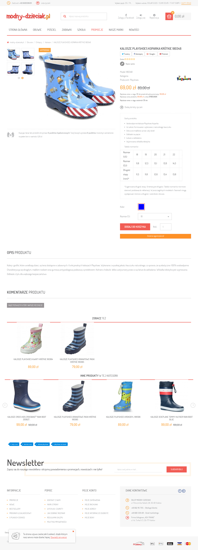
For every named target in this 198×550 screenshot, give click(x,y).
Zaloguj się (140, 17)
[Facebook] (179, 491)
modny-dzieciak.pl (16, 42)
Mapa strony (52, 504)
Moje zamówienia (92, 500)
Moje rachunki (91, 504)
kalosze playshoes (43, 444)
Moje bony (89, 517)
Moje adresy (90, 508)
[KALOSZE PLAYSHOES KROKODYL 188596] (123, 396)
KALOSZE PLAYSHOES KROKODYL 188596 (123, 417)
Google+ (152, 54)
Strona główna (18, 29)
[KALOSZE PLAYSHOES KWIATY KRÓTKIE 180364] (33, 339)
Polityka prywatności (57, 521)
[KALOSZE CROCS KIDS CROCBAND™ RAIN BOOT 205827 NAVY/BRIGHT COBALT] (27, 396)
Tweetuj (127, 54)
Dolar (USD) (152, 3)
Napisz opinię (130, 63)
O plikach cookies (17, 517)
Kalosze (48, 42)
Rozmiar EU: (125, 216)
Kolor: (122, 206)
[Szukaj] (64, 16)
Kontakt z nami (53, 500)
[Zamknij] (73, 531)
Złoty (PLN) (186, 3)
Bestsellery (14, 508)
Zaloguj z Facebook (126, 16)
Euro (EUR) (164, 3)
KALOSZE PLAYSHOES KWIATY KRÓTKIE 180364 (33, 359)
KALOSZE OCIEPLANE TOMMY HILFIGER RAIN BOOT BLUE (172, 418)
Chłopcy (39, 42)
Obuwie (37, 29)
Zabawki (67, 29)
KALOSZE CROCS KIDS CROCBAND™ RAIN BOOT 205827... (27, 418)
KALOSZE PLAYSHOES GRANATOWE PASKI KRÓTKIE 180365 (77, 360)
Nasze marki (116, 29)
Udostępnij (138, 54)
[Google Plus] (183, 491)
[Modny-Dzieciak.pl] (28, 16)
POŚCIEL (51, 29)
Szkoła (81, 29)
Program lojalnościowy (20, 513)
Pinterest (164, 54)
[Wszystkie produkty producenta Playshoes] (184, 78)
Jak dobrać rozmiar (56, 513)
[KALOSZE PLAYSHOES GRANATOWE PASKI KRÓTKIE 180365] (77, 339)
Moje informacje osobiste (96, 513)
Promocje (97, 29)
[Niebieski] (141, 207)
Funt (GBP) (175, 3)
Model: (123, 71)
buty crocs (15, 444)
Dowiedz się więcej (59, 537)
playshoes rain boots (60, 444)
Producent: (125, 79)
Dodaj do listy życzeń (133, 107)
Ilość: (155, 226)
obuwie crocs (28, 444)
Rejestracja (154, 17)
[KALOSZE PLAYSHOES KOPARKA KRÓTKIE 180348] (13, 54)
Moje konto (89, 490)
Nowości (134, 29)
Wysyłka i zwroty (55, 508)
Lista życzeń (45, 3)
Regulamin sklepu (55, 517)
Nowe (11, 504)
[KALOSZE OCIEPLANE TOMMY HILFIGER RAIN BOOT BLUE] (172, 396)
